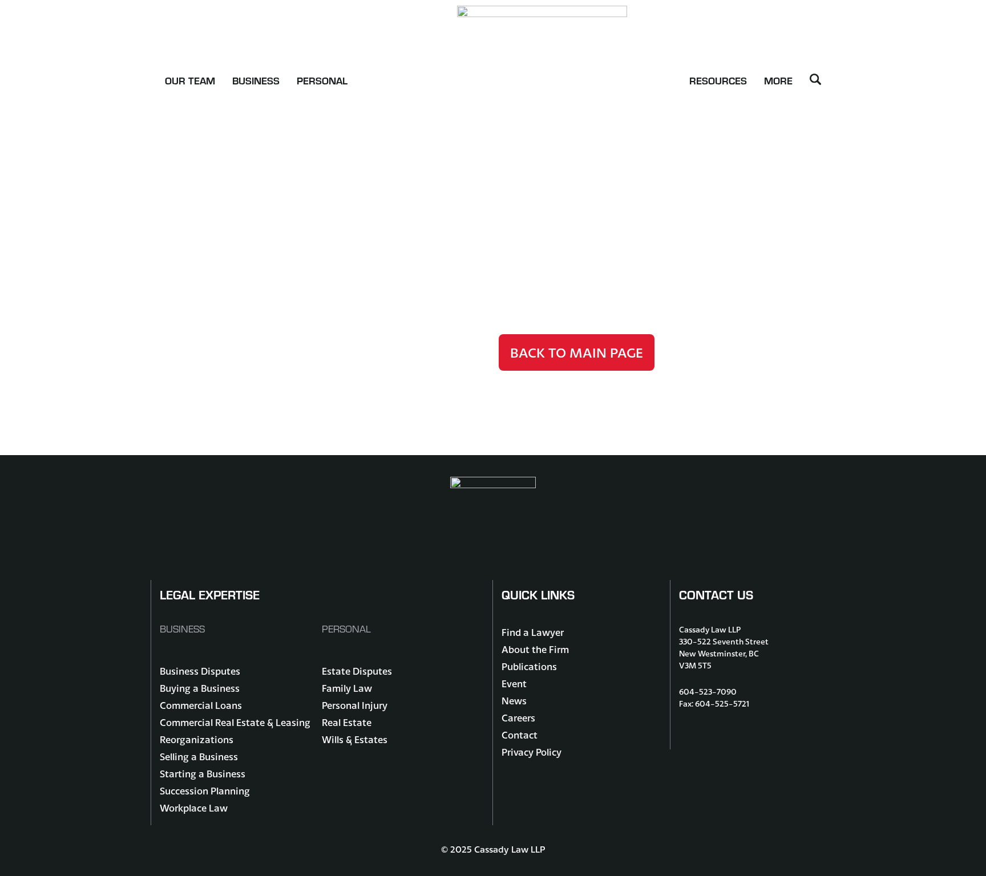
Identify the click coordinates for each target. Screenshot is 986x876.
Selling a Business (199, 757)
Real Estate (346, 722)
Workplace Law (194, 808)
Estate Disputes (357, 671)
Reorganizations (196, 739)
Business (256, 80)
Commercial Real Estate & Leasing (235, 722)
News (514, 701)
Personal (322, 80)
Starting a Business (202, 774)
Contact (520, 735)
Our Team (190, 80)
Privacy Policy (531, 752)
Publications (529, 666)
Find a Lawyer (533, 632)
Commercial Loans (201, 705)
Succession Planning (205, 791)
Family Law (347, 688)
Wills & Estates (354, 739)
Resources (718, 80)
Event (514, 684)
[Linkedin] (727, 732)
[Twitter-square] (707, 732)
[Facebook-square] (687, 732)
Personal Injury (354, 705)
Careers (518, 718)
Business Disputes (200, 671)
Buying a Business (200, 688)
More (778, 80)
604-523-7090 (708, 692)
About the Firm (535, 649)
